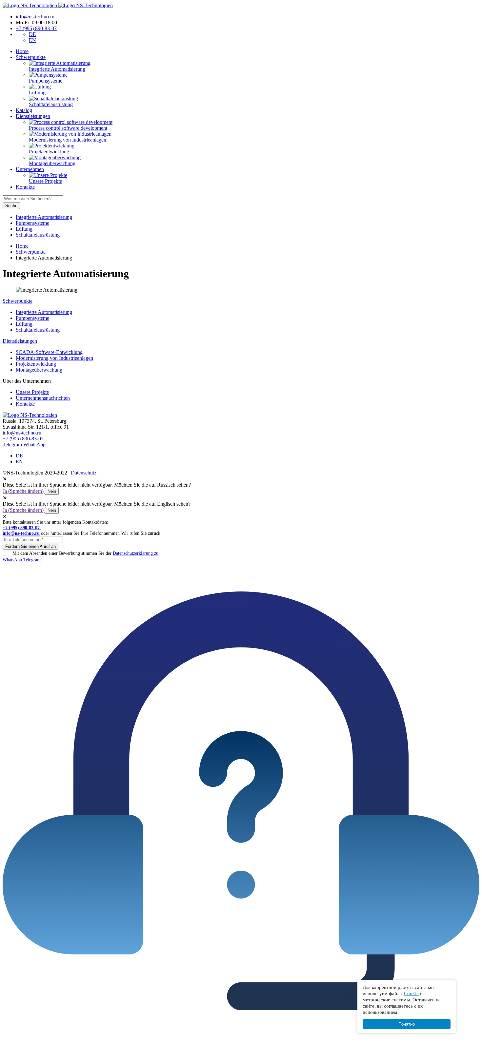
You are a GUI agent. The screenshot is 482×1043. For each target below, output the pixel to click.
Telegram (12, 444)
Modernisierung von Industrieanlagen (54, 358)
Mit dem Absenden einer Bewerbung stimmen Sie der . (86, 553)
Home (22, 51)
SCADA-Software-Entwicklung (49, 352)
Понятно (406, 1024)
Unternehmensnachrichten (43, 398)
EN (32, 40)
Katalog (24, 110)
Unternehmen (30, 169)
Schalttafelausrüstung (38, 235)
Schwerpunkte (31, 57)
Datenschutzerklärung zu (135, 553)
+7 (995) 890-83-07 (36, 28)
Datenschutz (83, 472)
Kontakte (25, 187)
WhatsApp (34, 444)
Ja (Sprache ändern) (24, 491)
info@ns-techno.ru (35, 16)
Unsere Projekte (32, 392)
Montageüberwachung (39, 370)
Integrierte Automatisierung (44, 217)
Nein (52, 491)
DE (32, 34)
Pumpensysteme (32, 223)
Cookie (411, 993)
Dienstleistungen (33, 116)
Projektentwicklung (36, 364)
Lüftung (24, 229)
